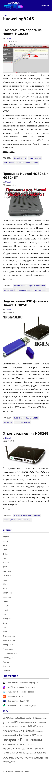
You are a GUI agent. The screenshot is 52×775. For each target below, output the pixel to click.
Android (6, 537)
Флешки (6, 666)
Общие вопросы (10, 653)
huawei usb (8, 422)
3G (4, 718)
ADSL (8, 717)
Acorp (5, 541)
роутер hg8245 (41, 290)
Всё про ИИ (8, 645)
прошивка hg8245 (25, 290)
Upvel (5, 610)
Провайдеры (8, 658)
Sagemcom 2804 (9, 727)
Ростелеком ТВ (10, 744)
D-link (5, 554)
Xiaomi (5, 623)
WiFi (4, 614)
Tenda (5, 601)
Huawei (37, 515)
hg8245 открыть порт (22, 515)
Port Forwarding (24, 520)
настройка (39, 748)
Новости (6, 671)
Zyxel (5, 632)
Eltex (5, 558)
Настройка (11, 740)
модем (29, 748)
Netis (5, 580)
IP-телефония (9, 636)
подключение (30, 753)
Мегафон (39, 735)
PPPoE (33, 722)
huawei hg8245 (35, 158)
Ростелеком (25, 422)
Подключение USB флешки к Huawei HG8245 (26, 303)
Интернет (27, 735)
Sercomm (7, 597)
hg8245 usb (18, 418)
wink (16, 731)
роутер (8, 757)
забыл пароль (9, 163)
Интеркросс (8, 649)
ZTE (4, 627)
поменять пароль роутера (27, 163)
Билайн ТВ (39, 731)
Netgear (24, 723)
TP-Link (6, 606)
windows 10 (9, 731)
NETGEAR (7, 575)
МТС (34, 735)
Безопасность (9, 640)
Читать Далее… (9, 151)
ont (16, 422)
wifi (34, 726)
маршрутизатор (14, 748)
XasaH (8, 38)
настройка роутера (14, 752)
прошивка (40, 752)
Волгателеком (8, 735)
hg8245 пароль (20, 158)
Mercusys (7, 571)
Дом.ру (17, 734)
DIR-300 (40, 718)
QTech (5, 584)
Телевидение (28, 745)
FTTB (45, 718)
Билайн (30, 730)
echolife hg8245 (20, 286)
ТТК (20, 744)
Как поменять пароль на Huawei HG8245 (22, 32)
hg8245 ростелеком (37, 286)
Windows (7, 619)
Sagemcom (7, 593)
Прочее (6, 662)
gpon (5, 722)
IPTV (5, 567)
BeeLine (20, 718)
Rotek (5, 588)
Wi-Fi (29, 726)
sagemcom (41, 722)
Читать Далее (8, 411)
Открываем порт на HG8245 (25, 433)
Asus (5, 545)
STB (16, 727)
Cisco (5, 549)
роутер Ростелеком (26, 757)
